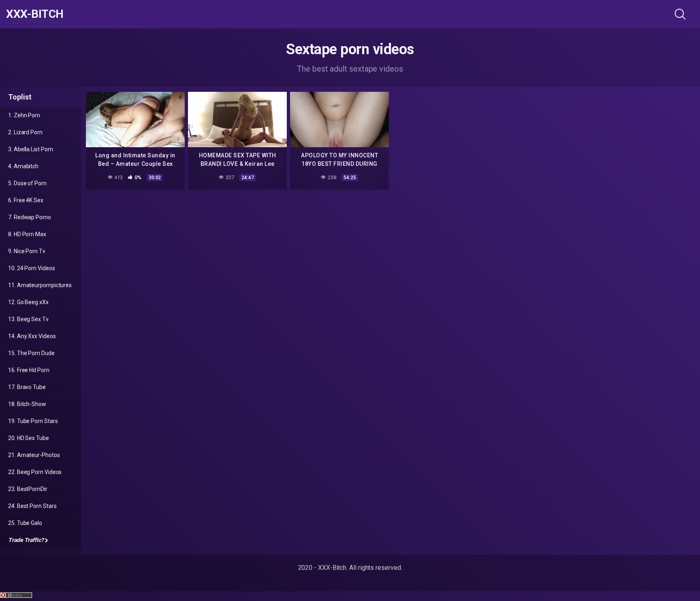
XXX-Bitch (35, 14)
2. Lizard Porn (25, 132)
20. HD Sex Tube (28, 438)
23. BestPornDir (27, 489)
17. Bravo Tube (27, 387)
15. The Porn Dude (31, 353)
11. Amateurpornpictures (40, 285)
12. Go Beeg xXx (28, 302)
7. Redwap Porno (29, 217)
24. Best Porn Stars (32, 506)
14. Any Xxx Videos (32, 336)
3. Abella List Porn (30, 149)
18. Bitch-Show (27, 404)
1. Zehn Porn (24, 115)
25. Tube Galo (25, 523)
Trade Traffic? (26, 540)
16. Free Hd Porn (28, 370)
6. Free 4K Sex (25, 200)
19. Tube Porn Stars (33, 421)
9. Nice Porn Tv (26, 251)
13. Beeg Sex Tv (28, 319)
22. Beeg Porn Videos (35, 472)
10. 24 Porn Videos (31, 268)
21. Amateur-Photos (34, 455)
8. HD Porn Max (27, 234)
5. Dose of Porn (27, 183)
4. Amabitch (23, 166)
